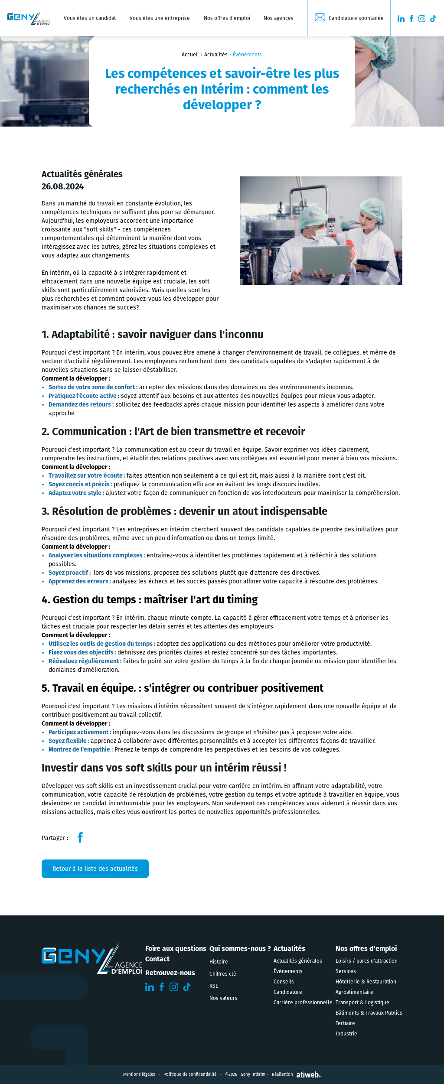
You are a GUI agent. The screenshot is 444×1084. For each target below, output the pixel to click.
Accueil (190, 55)
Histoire (218, 962)
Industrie (346, 1034)
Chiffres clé (222, 974)
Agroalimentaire (354, 992)
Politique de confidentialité (189, 1074)
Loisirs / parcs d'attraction (367, 961)
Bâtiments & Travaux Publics (369, 1013)
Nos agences (279, 18)
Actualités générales (298, 961)
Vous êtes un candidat (90, 18)
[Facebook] (80, 837)
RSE (213, 986)
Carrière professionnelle (303, 1002)
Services (346, 971)
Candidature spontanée (356, 18)
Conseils (284, 982)
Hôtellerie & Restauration (366, 982)
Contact (157, 959)
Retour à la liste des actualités (95, 868)
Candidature (288, 992)
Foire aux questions (175, 948)
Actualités (216, 55)
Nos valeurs (223, 998)
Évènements (288, 971)
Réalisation (282, 1074)
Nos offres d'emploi (227, 18)
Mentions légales (139, 1074)
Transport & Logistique (362, 1002)
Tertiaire (345, 1023)
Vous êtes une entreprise (160, 18)
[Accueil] (28, 18)
